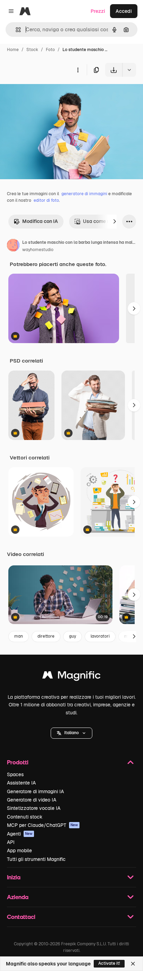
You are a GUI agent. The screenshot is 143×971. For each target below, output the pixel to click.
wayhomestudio (37, 249)
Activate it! (109, 963)
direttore (45, 636)
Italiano (71, 733)
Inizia (13, 877)
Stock (32, 49)
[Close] (133, 964)
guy (72, 636)
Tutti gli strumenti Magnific (36, 859)
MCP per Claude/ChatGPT (42, 825)
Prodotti (17, 762)
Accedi (124, 11)
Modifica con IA (40, 221)
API (11, 842)
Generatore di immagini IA (35, 791)
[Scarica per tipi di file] (129, 70)
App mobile (19, 850)
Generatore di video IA (31, 800)
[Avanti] (114, 222)
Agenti (20, 834)
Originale (46, 93)
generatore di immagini (84, 194)
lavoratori (100, 636)
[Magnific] (71, 676)
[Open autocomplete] (15, 29)
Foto (50, 49)
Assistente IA (21, 783)
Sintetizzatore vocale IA (33, 808)
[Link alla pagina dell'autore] (13, 246)
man (18, 636)
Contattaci (21, 916)
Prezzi (98, 11)
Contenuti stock (24, 817)
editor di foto (46, 200)
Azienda (17, 897)
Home (13, 49)
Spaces (15, 774)
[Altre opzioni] (78, 70)
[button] (71, 733)
